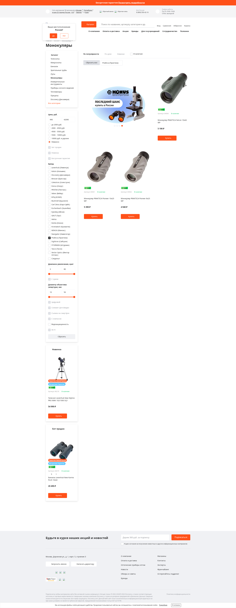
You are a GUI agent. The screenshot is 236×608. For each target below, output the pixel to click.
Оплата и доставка (111, 31)
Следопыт (56, 258)
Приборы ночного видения (62, 88)
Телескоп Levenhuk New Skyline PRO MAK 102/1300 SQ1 (61, 399)
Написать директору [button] (85, 564)
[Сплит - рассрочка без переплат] (52, 387)
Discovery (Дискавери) (60, 99)
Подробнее (163, 605)
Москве (79, 10)
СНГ (72, 12)
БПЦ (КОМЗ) (57, 197)
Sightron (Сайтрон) (59, 241)
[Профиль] (158, 23)
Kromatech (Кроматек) (61, 226)
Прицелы (55, 95)
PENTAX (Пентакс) (59, 190)
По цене (108, 54)
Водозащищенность (60, 324)
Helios (54, 219)
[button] (106, 11)
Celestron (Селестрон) (61, 182)
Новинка (55, 153)
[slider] (49, 274)
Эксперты (161, 565)
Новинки (121, 54)
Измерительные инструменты (58, 82)
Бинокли (54, 66)
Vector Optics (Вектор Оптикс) (60, 253)
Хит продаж (56, 147)
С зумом (55, 279)
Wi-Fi (54, 330)
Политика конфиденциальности (178, 594)
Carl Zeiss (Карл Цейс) (61, 204)
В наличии (138, 54)
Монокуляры (66, 41)
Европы (79, 12)
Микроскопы (56, 62)
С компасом (56, 319)
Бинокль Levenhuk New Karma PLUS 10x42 (61, 478)
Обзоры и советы (128, 574)
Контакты (161, 560)
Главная (49, 41)
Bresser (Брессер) (59, 178)
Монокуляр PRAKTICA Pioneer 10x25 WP (99, 199)
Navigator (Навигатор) (61, 234)
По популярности (91, 54)
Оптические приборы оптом (133, 565)
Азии (87, 12)
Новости (124, 569)
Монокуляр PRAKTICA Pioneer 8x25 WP (135, 199)
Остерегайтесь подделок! (168, 574)
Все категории (54, 103)
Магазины (161, 556)
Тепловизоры (56, 92)
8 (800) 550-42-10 (142, 12)
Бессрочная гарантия (61, 158)
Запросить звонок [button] (58, 564)
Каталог (57, 41)
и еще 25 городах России (61, 12)
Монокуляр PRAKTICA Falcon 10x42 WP (172, 121)
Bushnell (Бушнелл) (60, 201)
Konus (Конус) (57, 186)
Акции (126, 31)
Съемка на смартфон (60, 313)
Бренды (135, 31)
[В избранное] (71, 354)
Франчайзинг (163, 569)
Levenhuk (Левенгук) (60, 167)
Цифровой (56, 302)
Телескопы (55, 59)
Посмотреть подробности (131, 2)
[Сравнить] (74, 354)
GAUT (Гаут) (56, 215)
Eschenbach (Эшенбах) (61, 208)
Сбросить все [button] (91, 62)
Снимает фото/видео (60, 307)
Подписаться (181, 537)
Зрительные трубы (59, 70)
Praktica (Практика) (59, 238)
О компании (94, 31)
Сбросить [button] (62, 336)
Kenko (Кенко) (57, 223)
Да (53, 36)
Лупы (53, 74)
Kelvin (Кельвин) (58, 171)
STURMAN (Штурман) (60, 245)
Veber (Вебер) (57, 193)
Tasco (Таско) (57, 249)
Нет (64, 36)
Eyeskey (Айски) (58, 212)
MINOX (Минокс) (58, 230)
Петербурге (88, 10)
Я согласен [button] (176, 605)
